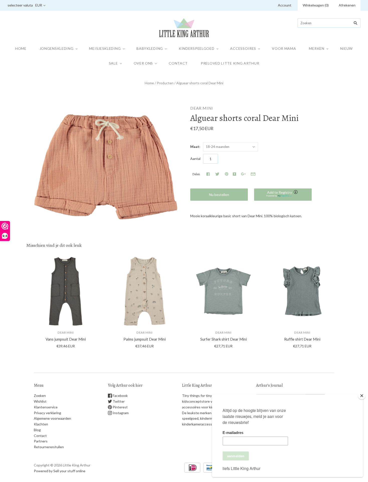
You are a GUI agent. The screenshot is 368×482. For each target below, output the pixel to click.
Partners (41, 441)
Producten (165, 83)
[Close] (361, 395)
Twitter (118, 401)
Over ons (143, 63)
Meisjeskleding (105, 48)
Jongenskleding (57, 48)
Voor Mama (284, 48)
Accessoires (243, 48)
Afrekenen (347, 5)
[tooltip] (296, 192)
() (316, 5)
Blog (37, 430)
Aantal (195, 158)
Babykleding (149, 48)
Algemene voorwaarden (52, 418)
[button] (283, 194)
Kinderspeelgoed (197, 48)
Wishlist (40, 401)
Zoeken (40, 395)
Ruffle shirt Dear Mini (302, 339)
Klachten (41, 424)
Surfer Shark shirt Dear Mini (223, 339)
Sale (113, 63)
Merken (316, 48)
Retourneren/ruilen (49, 447)
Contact (178, 63)
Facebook (120, 395)
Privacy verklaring (47, 413)
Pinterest (120, 407)
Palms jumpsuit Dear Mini (144, 339)
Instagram (120, 413)
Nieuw (346, 48)
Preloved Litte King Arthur (230, 63)
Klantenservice (46, 407)
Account (284, 5)
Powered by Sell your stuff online (59, 471)
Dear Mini (201, 108)
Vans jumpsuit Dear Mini (66, 339)
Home (21, 48)
